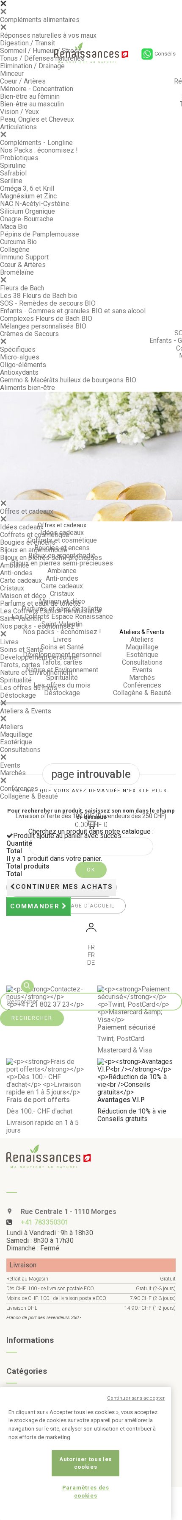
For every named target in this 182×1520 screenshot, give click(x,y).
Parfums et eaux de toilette (40, 603)
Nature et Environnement (36, 672)
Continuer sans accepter (136, 1398)
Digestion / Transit (27, 43)
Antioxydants (19, 372)
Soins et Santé (21, 650)
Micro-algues (19, 357)
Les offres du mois (28, 688)
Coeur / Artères (23, 81)
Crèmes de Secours (29, 334)
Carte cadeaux (21, 580)
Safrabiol (13, 173)
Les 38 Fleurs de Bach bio (38, 296)
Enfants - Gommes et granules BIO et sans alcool (73, 311)
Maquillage (16, 734)
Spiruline (13, 165)
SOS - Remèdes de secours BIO (48, 303)
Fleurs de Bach (22, 288)
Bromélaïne (17, 272)
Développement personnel (39, 657)
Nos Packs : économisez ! (39, 150)
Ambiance (14, 565)
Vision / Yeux (19, 112)
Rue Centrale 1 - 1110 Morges (67, 1212)
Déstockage (18, 695)
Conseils (165, 53)
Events (10, 765)
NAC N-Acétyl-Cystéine (34, 204)
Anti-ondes (16, 573)
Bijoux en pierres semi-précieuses (51, 558)
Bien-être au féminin (30, 96)
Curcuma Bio (18, 242)
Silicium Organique (27, 211)
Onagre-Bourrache (26, 219)
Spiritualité (16, 680)
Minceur (12, 74)
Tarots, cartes (20, 665)
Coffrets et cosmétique (34, 535)
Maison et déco (23, 596)
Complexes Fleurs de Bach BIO (46, 319)
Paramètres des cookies (85, 1491)
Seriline (11, 181)
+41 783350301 (45, 1222)
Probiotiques (19, 158)
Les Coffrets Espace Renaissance (51, 611)
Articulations (18, 127)
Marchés (13, 773)
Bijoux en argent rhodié (33, 550)
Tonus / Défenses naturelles (42, 58)
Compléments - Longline (36, 143)
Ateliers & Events (25, 711)
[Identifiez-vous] (91, 928)
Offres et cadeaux (26, 511)
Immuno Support (24, 257)
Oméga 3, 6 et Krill (27, 188)
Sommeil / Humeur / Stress (41, 51)
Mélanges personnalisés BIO (43, 326)
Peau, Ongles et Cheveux (37, 119)
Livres (9, 642)
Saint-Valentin (20, 619)
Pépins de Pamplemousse (39, 234)
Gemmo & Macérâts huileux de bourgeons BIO (68, 380)
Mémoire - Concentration (36, 89)
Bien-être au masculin (32, 104)
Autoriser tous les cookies (85, 1463)
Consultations (20, 750)
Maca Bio (14, 227)
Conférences (19, 789)
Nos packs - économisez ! (39, 626)
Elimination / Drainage (32, 66)
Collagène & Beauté (29, 796)
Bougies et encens (27, 542)
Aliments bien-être (27, 388)
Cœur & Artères (23, 265)
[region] (85, 1453)
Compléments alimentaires (40, 20)
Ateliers (11, 727)
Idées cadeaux (22, 527)
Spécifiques (18, 349)
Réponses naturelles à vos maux (48, 35)
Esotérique (16, 742)
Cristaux (12, 588)
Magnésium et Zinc (28, 196)
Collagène (15, 249)
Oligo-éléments (23, 365)
